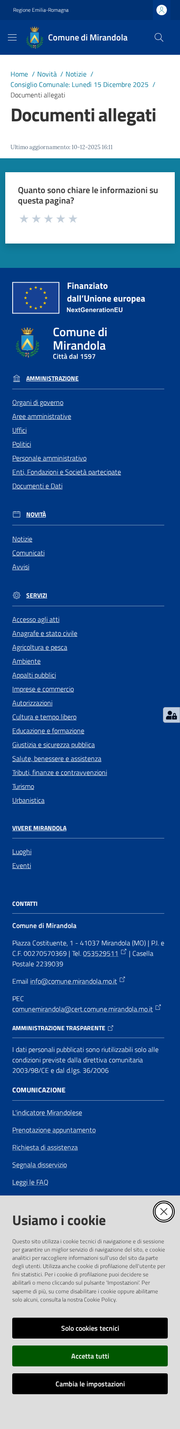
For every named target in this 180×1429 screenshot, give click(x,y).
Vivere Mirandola (39, 828)
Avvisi (20, 566)
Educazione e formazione (48, 730)
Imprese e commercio (43, 689)
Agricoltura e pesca (39, 647)
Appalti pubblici (34, 675)
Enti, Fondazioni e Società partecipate (66, 472)
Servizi (36, 595)
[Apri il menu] (12, 37)
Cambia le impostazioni (90, 1384)
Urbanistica (28, 800)
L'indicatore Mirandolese (47, 1112)
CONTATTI (25, 903)
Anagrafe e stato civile (44, 633)
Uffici (19, 430)
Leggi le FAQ (30, 1182)
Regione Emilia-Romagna (41, 10)
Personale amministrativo (49, 458)
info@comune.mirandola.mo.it (73, 981)
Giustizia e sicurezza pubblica (53, 744)
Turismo (23, 786)
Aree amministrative (41, 416)
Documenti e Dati (37, 486)
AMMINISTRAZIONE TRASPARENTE (58, 1028)
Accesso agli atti (35, 619)
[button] (159, 37)
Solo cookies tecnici (90, 1328)
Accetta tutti (90, 1356)
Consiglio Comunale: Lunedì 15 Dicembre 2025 (79, 84)
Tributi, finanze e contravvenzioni (59, 772)
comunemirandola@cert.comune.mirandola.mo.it (82, 1009)
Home (19, 74)
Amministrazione (52, 378)
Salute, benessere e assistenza (56, 758)
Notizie (76, 74)
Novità (47, 74)
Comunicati (28, 553)
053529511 (100, 953)
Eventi (21, 865)
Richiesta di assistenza (45, 1147)
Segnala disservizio (39, 1164)
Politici (21, 444)
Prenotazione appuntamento (54, 1130)
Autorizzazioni (32, 703)
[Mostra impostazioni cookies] (171, 715)
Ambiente (26, 661)
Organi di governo (37, 402)
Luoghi (21, 851)
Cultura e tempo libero (44, 716)
